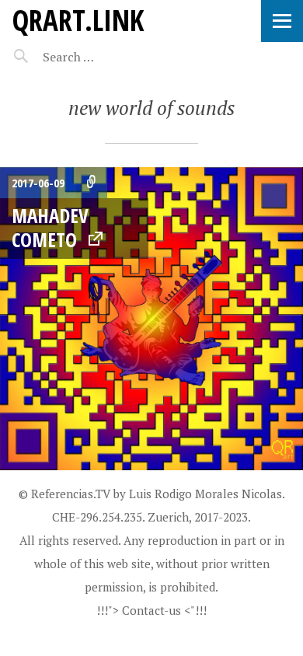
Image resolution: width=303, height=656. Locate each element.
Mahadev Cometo (50, 227)
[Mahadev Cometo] (151, 318)
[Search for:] (107, 56)
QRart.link (78, 20)
